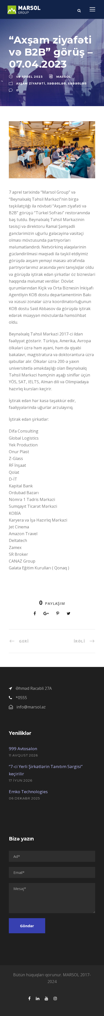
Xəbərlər (56, 83)
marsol (63, 76)
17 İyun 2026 (20, 780)
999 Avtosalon (23, 748)
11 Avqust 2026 (23, 755)
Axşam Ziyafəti (30, 83)
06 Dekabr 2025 (24, 798)
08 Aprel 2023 (29, 76)
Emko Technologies (28, 791)
